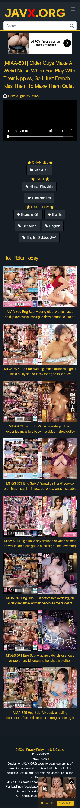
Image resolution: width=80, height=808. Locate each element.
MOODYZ (41, 169)
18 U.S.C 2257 (55, 749)
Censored (29, 225)
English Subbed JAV (41, 237)
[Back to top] (72, 799)
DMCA (19, 749)
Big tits (56, 214)
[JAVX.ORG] (35, 13)
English (54, 225)
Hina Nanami (41, 197)
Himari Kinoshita (41, 186)
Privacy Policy (35, 749)
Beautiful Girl (29, 214)
